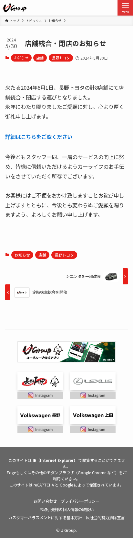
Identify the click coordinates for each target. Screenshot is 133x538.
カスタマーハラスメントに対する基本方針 (45, 518)
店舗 (40, 57)
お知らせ (21, 57)
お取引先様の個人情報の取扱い (66, 509)
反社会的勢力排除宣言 (105, 518)
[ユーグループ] (14, 8)
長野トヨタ (61, 57)
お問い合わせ (45, 501)
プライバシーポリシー (80, 501)
